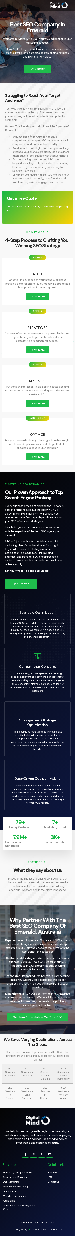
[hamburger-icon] (8, 5)
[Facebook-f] (25, 1154)
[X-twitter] (41, 1154)
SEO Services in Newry (10, 1072)
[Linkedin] (49, 1154)
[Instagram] (33, 1154)
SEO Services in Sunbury (27, 1072)
